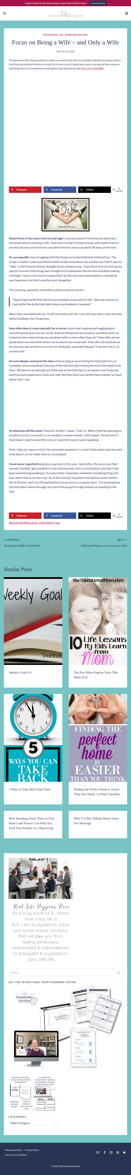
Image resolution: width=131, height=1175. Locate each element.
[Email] (98, 1152)
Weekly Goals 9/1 (20, 672)
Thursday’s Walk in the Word (22, 542)
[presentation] (33, 621)
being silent (17, 522)
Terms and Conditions (16, 1154)
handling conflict (36, 522)
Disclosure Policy (14, 1150)
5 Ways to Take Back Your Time (29, 789)
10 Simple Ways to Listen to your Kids (104, 542)
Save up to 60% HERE (92, 68)
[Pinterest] (118, 1152)
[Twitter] (124, 1152)
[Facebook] (104, 1152)
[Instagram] (111, 1152)
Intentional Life (53, 35)
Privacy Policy (32, 1150)
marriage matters (76, 35)
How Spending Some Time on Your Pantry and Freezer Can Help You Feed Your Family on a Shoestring (31, 823)
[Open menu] (126, 13)
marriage (53, 522)
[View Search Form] (4, 13)
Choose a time (98, 3)
